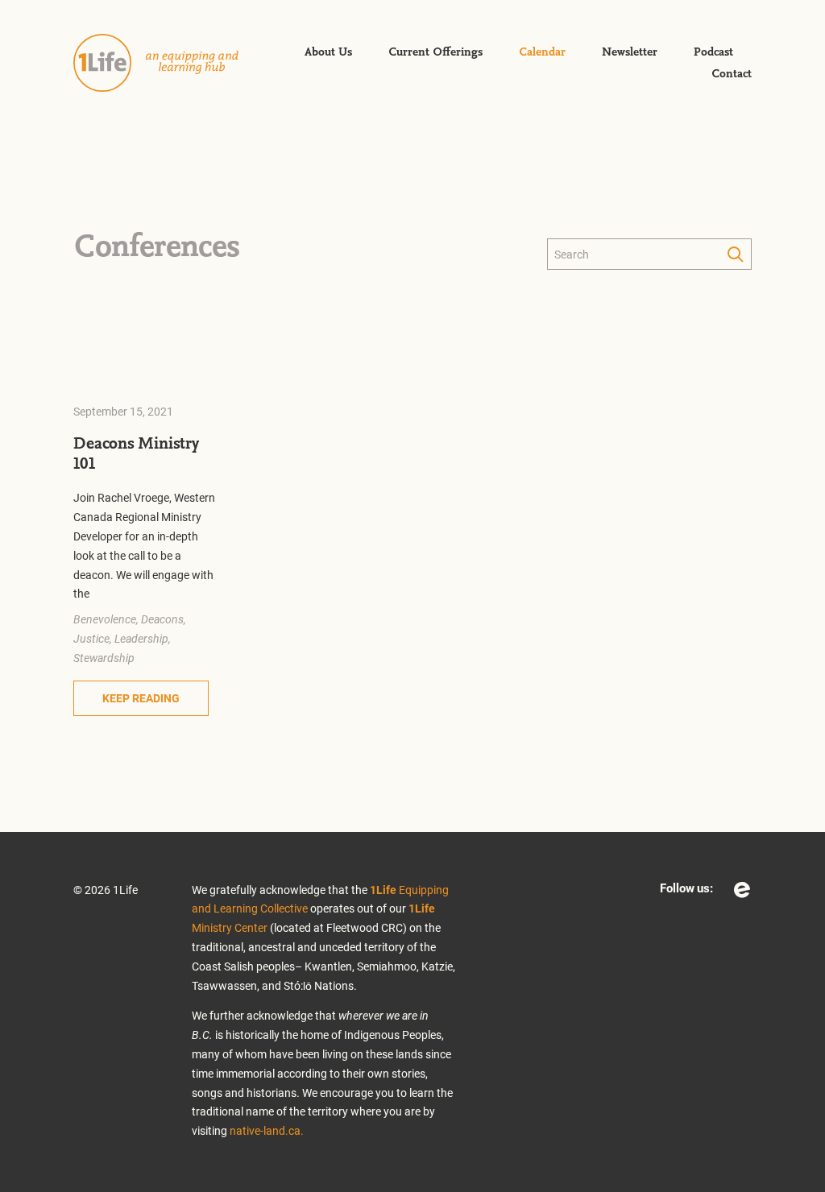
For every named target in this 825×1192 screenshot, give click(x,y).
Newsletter (629, 53)
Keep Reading (141, 698)
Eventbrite (742, 890)
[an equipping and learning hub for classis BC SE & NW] (170, 63)
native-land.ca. (267, 1130)
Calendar (542, 53)
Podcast (713, 53)
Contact (731, 74)
